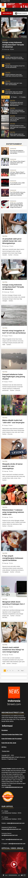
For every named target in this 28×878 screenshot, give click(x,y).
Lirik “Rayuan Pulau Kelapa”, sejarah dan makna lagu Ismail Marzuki (18, 163)
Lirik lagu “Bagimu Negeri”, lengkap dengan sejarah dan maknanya (17, 173)
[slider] (13, 875)
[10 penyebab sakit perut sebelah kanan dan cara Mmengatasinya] (5, 102)
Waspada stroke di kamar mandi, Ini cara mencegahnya (12, 466)
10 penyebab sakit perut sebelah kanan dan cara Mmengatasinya (16, 104)
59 (18, 670)
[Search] (26, 9)
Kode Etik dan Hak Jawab (9, 743)
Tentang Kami (5, 751)
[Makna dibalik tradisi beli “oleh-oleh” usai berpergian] (5, 133)
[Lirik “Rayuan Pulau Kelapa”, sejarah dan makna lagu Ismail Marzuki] (5, 162)
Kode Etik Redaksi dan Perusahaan (12, 738)
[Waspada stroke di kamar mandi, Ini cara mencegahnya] (14, 449)
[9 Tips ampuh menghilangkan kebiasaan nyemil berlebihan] (14, 540)
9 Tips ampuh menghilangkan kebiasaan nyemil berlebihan (12, 558)
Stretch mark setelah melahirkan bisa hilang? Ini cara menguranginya (13, 649)
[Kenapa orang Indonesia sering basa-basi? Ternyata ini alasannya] (5, 110)
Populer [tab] (15, 97)
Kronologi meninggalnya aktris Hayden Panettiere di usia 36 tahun (17, 152)
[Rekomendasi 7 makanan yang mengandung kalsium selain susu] (14, 495)
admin (16, 47)
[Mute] (22, 875)
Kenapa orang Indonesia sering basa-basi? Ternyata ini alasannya (17, 112)
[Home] (3, 10)
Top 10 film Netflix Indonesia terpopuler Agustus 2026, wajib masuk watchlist (17, 194)
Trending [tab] (23, 97)
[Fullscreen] (24, 875)
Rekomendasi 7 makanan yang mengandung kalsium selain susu (13, 512)
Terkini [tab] (6, 97)
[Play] (3, 875)
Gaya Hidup (7, 55)
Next (22, 670)
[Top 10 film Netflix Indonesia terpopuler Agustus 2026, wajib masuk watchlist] (5, 193)
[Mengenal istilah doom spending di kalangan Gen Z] (14, 586)
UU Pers (4, 747)
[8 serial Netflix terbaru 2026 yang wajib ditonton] (5, 182)
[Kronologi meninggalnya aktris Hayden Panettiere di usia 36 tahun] (5, 151)
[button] (14, 864)
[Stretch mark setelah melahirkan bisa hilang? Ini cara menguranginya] (14, 632)
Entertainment (13, 148)
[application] (14, 864)
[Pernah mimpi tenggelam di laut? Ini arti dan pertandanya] (5, 118)
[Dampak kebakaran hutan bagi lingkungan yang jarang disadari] (5, 126)
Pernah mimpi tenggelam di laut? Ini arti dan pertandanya (17, 119)
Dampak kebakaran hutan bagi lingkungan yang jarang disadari (17, 127)
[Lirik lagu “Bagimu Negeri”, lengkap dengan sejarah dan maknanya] (5, 172)
